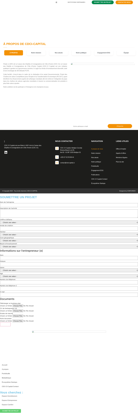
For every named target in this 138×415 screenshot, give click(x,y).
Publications (95, 175)
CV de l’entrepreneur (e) (8, 308)
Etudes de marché (6, 313)
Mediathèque (6, 378)
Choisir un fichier (6, 306)
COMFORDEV (131, 191)
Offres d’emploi (121, 149)
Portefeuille (95, 166)
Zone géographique (7, 237)
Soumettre (5, 324)
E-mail (2, 292)
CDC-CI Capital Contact (99, 179)
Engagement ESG (97, 170)
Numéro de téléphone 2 (8, 285)
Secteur (2, 231)
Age (1, 273)
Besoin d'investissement (8, 243)
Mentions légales (121, 157)
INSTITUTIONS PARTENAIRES (76, 2)
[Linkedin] (56, 2)
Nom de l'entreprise (7, 202)
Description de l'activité (8, 208)
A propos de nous (97, 149)
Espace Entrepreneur (9, 400)
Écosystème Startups (98, 183)
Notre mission (95, 153)
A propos (5, 369)
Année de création (6, 225)
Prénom (2, 261)
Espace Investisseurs (9, 396)
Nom (1, 255)
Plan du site (120, 162)
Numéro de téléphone (7, 279)
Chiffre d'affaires (6, 219)
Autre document (5, 318)
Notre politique (96, 162)
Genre (2, 267)
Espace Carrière (7, 404)
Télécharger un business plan (10, 303)
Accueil (61, 29)
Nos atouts (94, 157)
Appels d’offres (121, 153)
